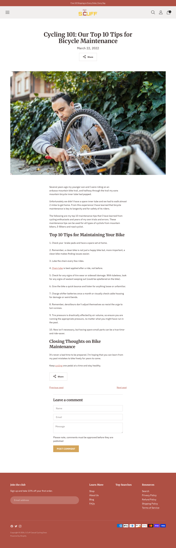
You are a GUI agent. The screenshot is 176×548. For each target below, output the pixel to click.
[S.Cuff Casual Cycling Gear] (88, 12)
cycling (58, 365)
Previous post (56, 387)
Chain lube (57, 268)
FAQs (92, 503)
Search (145, 491)
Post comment (66, 448)
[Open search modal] (153, 12)
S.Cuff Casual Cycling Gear (36, 532)
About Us (94, 495)
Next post (122, 387)
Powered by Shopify (18, 536)
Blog (91, 499)
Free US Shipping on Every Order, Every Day (88, 3)
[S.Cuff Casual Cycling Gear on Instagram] (20, 527)
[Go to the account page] (160, 12)
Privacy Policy (149, 495)
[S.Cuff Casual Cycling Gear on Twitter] (16, 527)
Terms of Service (150, 507)
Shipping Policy (150, 503)
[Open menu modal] (7, 12)
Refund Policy (149, 499)
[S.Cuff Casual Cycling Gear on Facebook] (11, 527)
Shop (91, 491)
